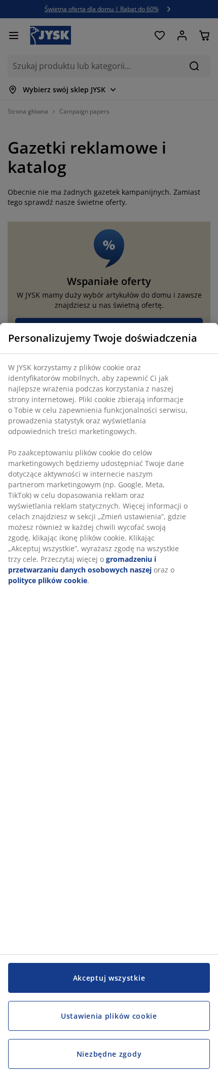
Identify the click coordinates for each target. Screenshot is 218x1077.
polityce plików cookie (47, 580)
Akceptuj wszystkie (109, 978)
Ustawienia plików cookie (109, 1016)
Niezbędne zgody (109, 1054)
